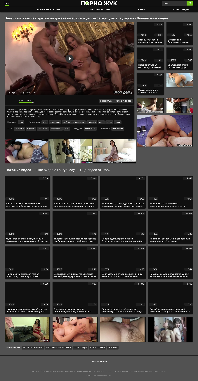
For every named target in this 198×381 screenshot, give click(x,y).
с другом (31, 129)
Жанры (141, 9)
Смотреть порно (9, 9)
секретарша (56, 129)
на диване (19, 129)
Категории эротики (99, 9)
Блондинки (55, 122)
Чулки (117, 122)
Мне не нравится (14, 101)
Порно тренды (181, 9)
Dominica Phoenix (97, 348)
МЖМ (101, 122)
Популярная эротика (48, 9)
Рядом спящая (80, 348)
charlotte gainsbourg (33, 348)
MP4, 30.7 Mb (117, 129)
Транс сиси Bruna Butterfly (58, 348)
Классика (92, 122)
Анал (45, 122)
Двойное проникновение (74, 122)
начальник (43, 129)
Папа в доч (112, 348)
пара (67, 129)
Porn (109, 376)
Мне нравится (8, 101)
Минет (109, 122)
